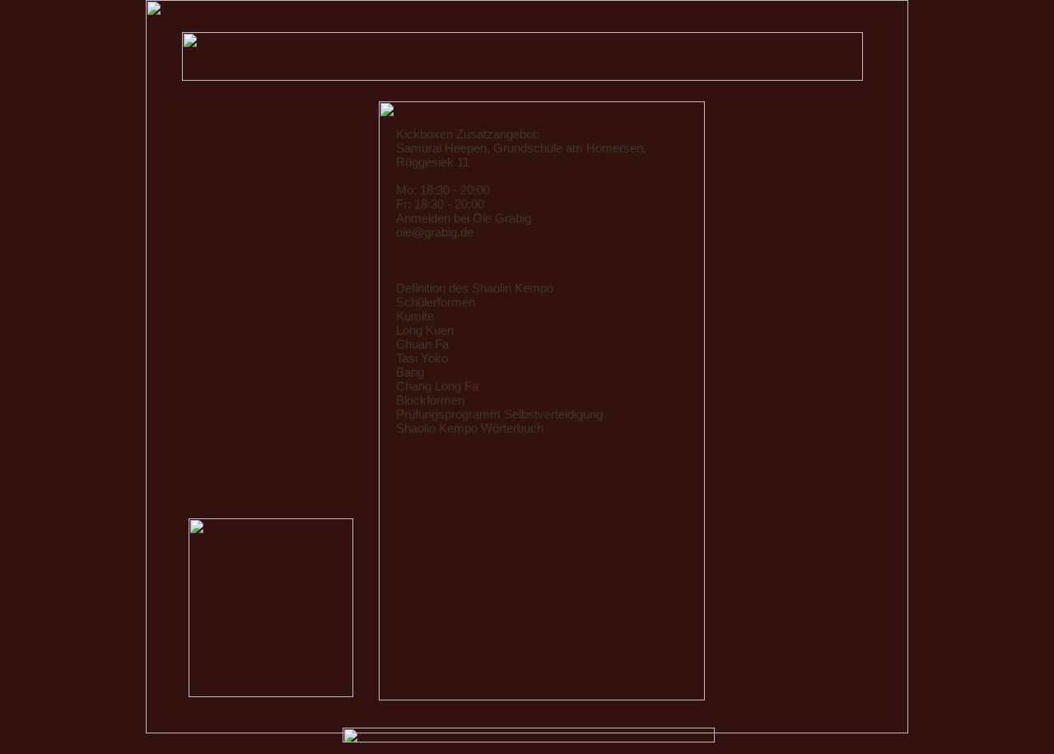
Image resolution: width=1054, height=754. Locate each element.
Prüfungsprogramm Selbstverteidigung (499, 414)
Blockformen (430, 400)
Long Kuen (425, 330)
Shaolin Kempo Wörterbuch (469, 428)
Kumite (415, 316)
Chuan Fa (422, 344)
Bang (410, 372)
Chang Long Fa (437, 386)
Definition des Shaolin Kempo (474, 288)
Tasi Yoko (422, 358)
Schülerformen (435, 302)
